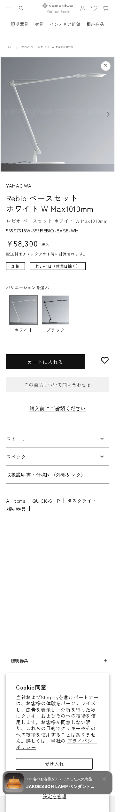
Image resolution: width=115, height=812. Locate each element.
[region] (57, 269)
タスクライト (82, 500)
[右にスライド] (108, 114)
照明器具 (19, 24)
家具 (39, 24)
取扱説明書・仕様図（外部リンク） (46, 474)
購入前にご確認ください (57, 408)
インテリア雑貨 (65, 24)
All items (15, 500)
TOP (9, 47)
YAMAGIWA (19, 185)
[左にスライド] (7, 114)
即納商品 (95, 24)
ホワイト (23, 330)
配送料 (12, 253)
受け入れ (54, 763)
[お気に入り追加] (105, 360)
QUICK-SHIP (46, 500)
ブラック (55, 330)
